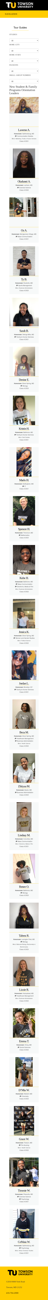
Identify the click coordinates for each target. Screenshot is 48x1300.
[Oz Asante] (24, 212)
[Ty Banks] (24, 261)
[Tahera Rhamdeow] (24, 917)
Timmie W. (24, 1190)
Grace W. (24, 1139)
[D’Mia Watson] (24, 1072)
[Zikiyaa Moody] (24, 768)
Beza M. (24, 732)
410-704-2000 (12, 1293)
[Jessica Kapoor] (24, 614)
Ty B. (24, 279)
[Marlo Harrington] (24, 462)
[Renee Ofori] (24, 869)
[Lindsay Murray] (24, 817)
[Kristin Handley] (24, 410)
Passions (13, 65)
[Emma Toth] (24, 1023)
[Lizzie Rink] (24, 971)
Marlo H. (24, 480)
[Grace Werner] (24, 1121)
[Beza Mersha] (24, 714)
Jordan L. (24, 683)
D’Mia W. (24, 1090)
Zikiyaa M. (24, 786)
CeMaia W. (24, 1241)
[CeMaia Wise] (24, 1224)
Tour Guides (20, 27)
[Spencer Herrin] (24, 511)
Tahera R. (24, 935)
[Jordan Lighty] (24, 665)
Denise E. (24, 379)
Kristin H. (24, 428)
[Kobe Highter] (24, 560)
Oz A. (24, 230)
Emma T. (24, 1041)
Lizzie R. (24, 989)
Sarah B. (23, 330)
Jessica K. (24, 632)
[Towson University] (24, 1273)
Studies (13, 34)
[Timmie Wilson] (24, 1172)
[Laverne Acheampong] (24, 112)
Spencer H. (24, 529)
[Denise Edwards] (24, 362)
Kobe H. (24, 578)
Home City (14, 45)
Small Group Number (20, 75)
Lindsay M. (24, 835)
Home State (15, 55)
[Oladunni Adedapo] (24, 163)
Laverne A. (24, 130)
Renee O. (24, 886)
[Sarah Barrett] (24, 313)
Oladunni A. (24, 181)
